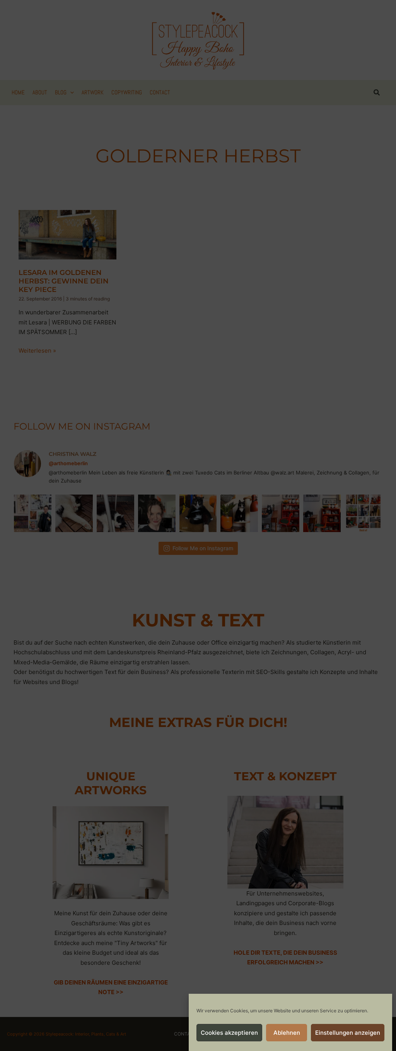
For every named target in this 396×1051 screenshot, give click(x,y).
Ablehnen (286, 1032)
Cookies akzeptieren (229, 1032)
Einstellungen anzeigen (347, 1032)
